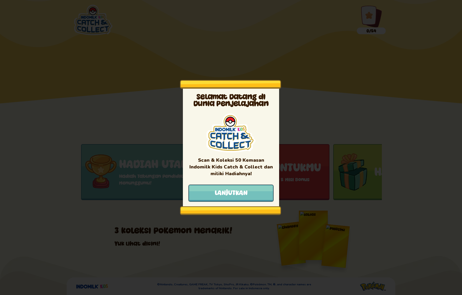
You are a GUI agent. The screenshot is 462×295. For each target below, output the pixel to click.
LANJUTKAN (231, 192)
